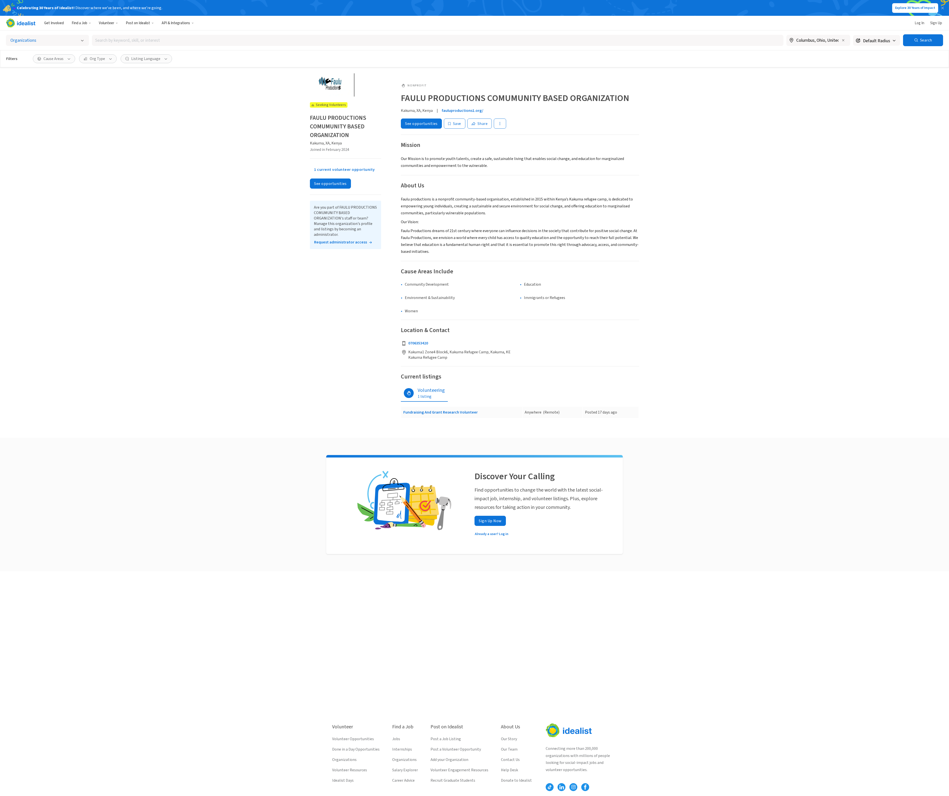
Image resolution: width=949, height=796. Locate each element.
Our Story (509, 739)
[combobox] (437, 40)
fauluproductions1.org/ (462, 111)
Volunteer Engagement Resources (459, 770)
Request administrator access (340, 242)
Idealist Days (343, 780)
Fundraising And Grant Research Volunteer (440, 412)
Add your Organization (449, 759)
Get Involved (54, 23)
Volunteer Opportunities (353, 739)
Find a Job (79, 23)
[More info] (818, 41)
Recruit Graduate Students (453, 780)
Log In (919, 23)
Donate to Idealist (516, 780)
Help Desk (509, 770)
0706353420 (418, 343)
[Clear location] (843, 40)
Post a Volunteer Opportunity (456, 749)
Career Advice (403, 780)
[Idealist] (20, 23)
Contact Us (510, 759)
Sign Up (936, 23)
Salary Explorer (405, 770)
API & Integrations (176, 23)
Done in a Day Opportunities (356, 749)
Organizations (344, 759)
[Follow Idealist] (550, 787)
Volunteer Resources (349, 770)
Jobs (396, 739)
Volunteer (106, 23)
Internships (402, 749)
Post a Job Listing (446, 739)
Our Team (509, 749)
